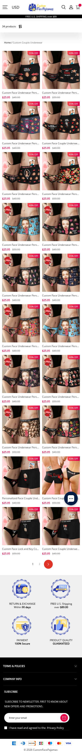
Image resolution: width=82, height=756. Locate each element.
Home (7, 42)
